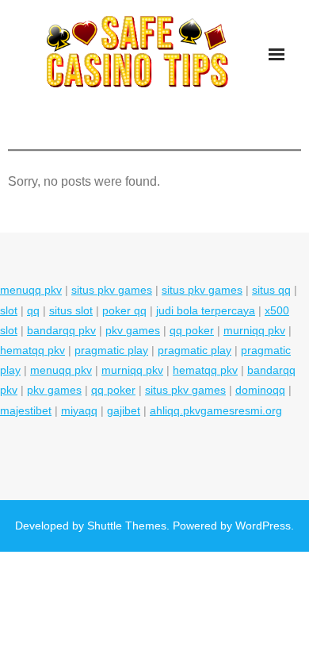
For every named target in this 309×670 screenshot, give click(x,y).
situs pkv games (111, 289)
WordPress (263, 525)
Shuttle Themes (126, 525)
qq (33, 310)
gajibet (123, 410)
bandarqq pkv (61, 330)
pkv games (132, 330)
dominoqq (260, 389)
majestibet (26, 410)
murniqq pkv (254, 330)
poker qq (124, 310)
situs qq (271, 289)
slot (8, 310)
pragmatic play (111, 350)
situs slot (71, 310)
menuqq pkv (31, 289)
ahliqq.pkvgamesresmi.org (216, 410)
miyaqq (79, 410)
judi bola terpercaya (205, 310)
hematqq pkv (32, 350)
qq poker (192, 330)
